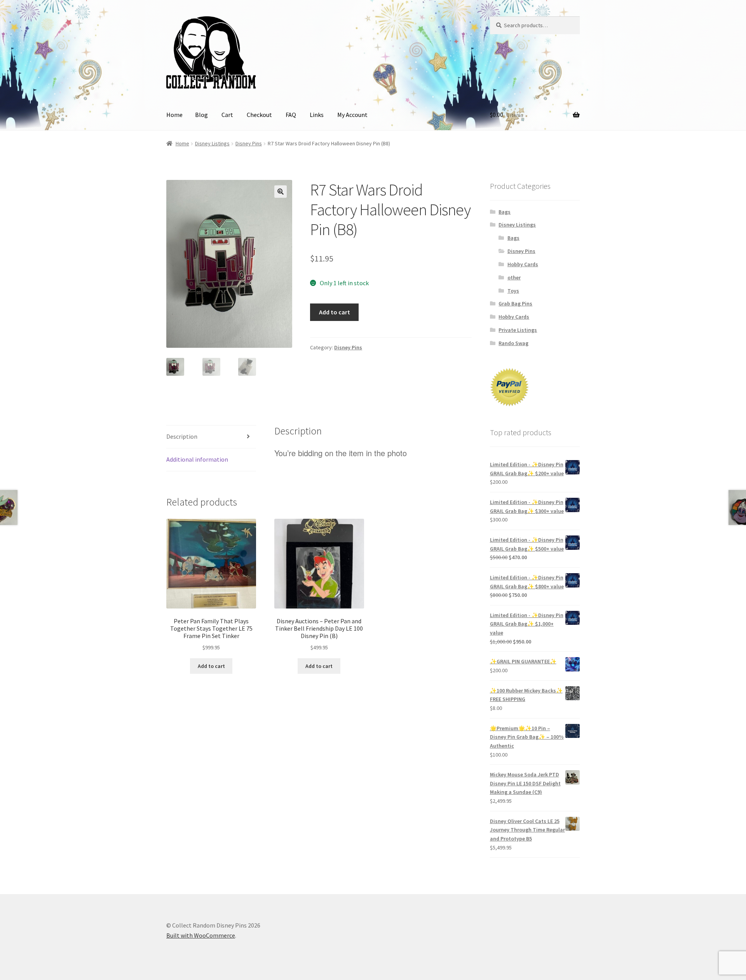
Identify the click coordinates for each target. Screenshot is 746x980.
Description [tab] (181, 436)
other (514, 277)
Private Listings (517, 329)
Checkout (259, 115)
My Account (352, 115)
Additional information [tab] (197, 459)
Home (174, 115)
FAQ (291, 115)
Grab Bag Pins (515, 303)
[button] (280, 191)
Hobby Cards (522, 264)
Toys (513, 290)
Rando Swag (513, 343)
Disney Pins (248, 143)
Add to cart (334, 312)
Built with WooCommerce (200, 935)
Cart (227, 115)
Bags (504, 211)
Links (317, 115)
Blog (201, 115)
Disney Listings (212, 143)
